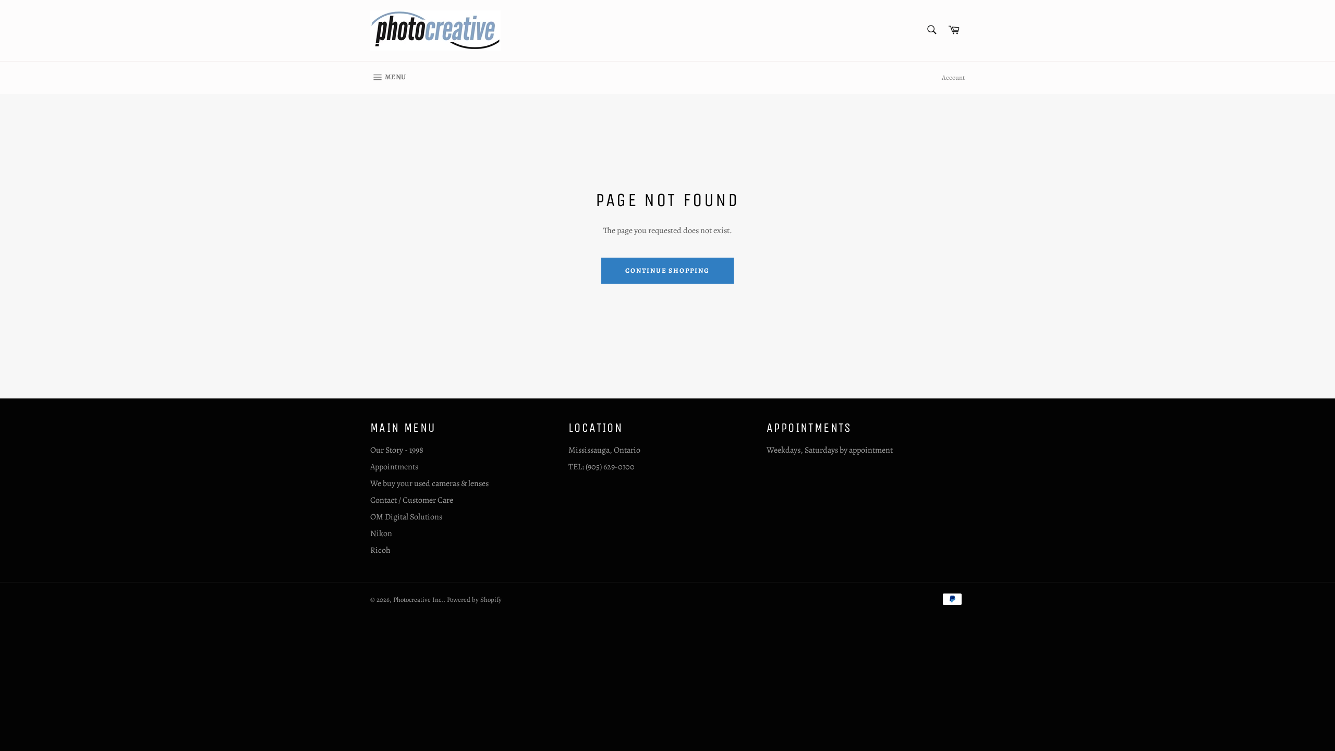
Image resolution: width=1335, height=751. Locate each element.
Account (953, 77)
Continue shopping (667, 270)
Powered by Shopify (474, 599)
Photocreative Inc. (418, 599)
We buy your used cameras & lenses (429, 483)
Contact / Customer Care (411, 500)
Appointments (394, 467)
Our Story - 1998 (396, 450)
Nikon (381, 533)
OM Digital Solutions (406, 517)
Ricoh (380, 550)
